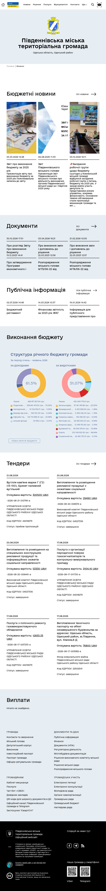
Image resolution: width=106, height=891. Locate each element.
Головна (10, 66)
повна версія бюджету (24, 441)
